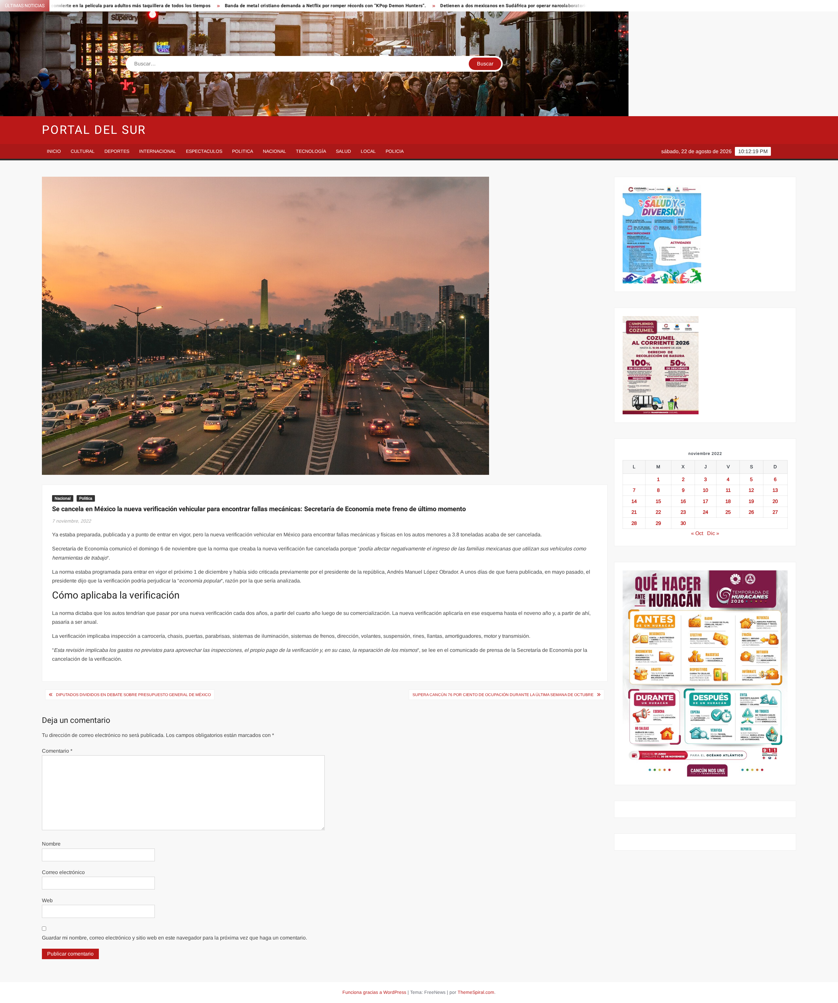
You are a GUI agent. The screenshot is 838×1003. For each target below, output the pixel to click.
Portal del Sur (94, 130)
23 (683, 512)
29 (658, 523)
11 (728, 490)
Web (47, 900)
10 (705, 490)
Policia (395, 151)
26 (751, 512)
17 (705, 501)
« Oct (697, 533)
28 (634, 523)
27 (775, 512)
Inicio (54, 151)
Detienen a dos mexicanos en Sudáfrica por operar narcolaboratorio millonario (422, 5)
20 (775, 501)
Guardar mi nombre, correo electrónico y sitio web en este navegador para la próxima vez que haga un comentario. (174, 937)
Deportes (116, 151)
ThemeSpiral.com (476, 992)
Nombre (51, 844)
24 (705, 512)
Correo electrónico (63, 872)
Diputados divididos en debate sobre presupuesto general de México (133, 694)
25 (728, 512)
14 (634, 501)
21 (634, 512)
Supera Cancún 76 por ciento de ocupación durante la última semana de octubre (502, 694)
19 (751, 501)
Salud (343, 151)
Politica (242, 151)
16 (683, 501)
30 (683, 523)
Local (368, 151)
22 (658, 512)
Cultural (83, 151)
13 (775, 490)
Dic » (713, 533)
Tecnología (311, 151)
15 (658, 501)
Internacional (157, 151)
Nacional (274, 151)
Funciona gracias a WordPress (374, 992)
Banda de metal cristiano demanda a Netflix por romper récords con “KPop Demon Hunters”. (221, 5)
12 (751, 490)
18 (728, 501)
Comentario (57, 751)
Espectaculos (204, 151)
